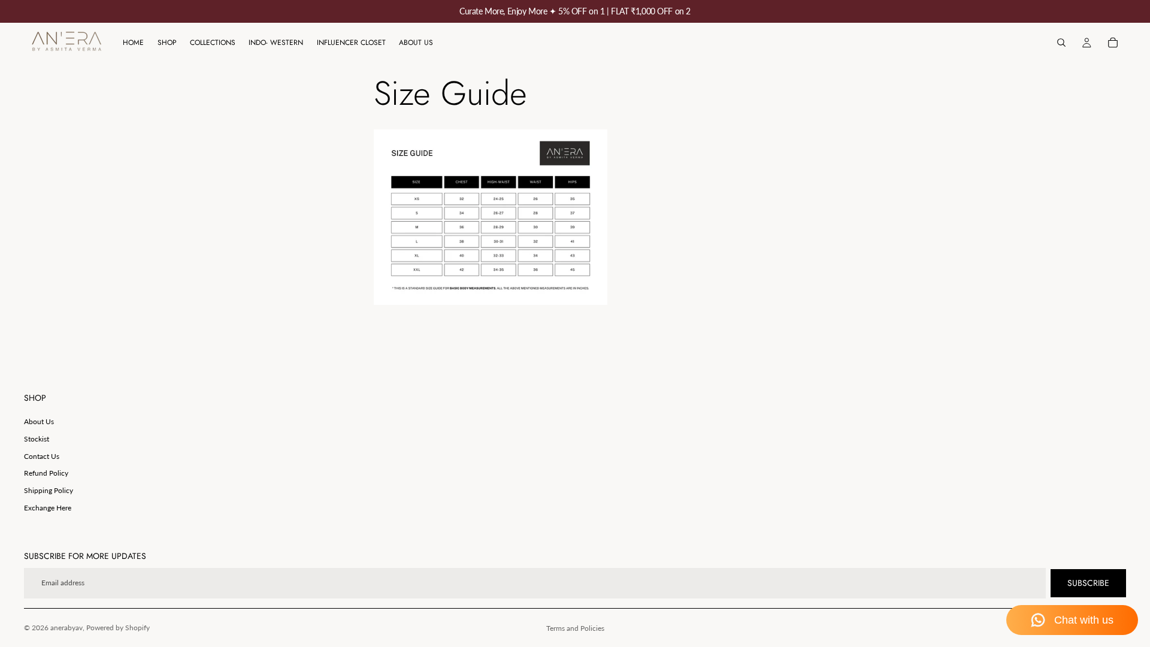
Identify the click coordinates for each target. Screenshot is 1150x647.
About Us (39, 421)
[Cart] (1113, 42)
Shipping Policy (48, 490)
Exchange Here (47, 507)
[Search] (1061, 42)
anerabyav (66, 627)
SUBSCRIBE (1088, 583)
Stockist (36, 438)
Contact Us (41, 456)
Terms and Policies (575, 628)
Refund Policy (46, 472)
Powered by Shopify (118, 627)
